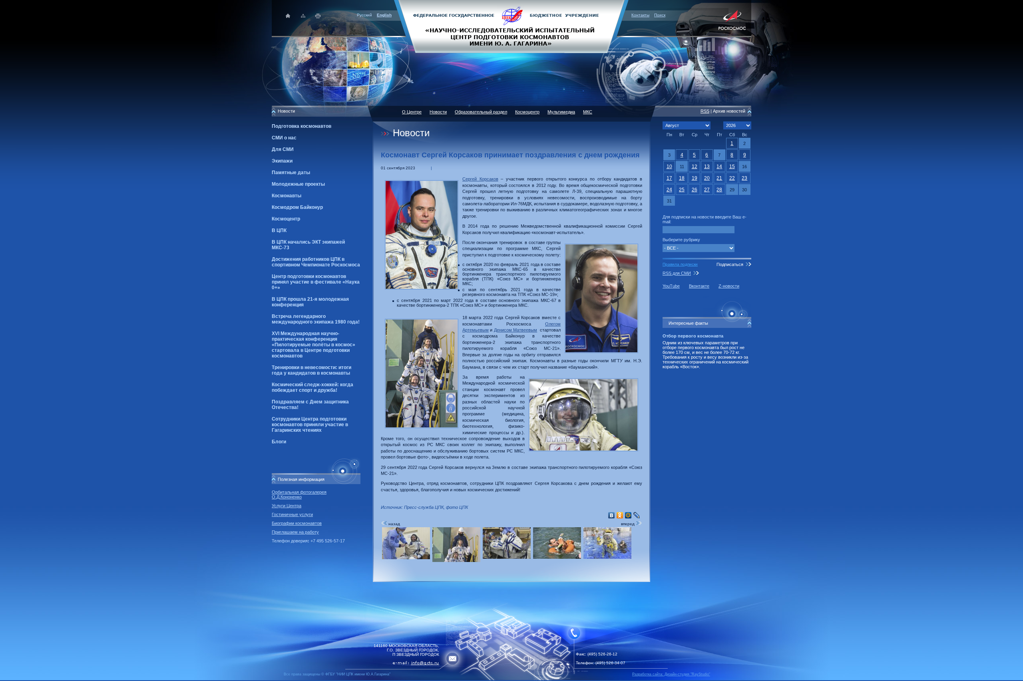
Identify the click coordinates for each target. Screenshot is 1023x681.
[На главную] (511, 26)
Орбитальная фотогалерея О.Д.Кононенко (299, 494)
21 (719, 178)
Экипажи (282, 161)
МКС (587, 111)
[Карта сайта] (303, 16)
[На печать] (318, 16)
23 (744, 178)
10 (669, 166)
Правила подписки (680, 264)
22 (732, 178)
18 (682, 178)
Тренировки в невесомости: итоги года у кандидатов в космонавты (311, 370)
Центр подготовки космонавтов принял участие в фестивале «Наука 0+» (316, 282)
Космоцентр (286, 219)
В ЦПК (279, 230)
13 (707, 166)
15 (732, 166)
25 (682, 190)
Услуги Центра (286, 505)
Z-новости (728, 286)
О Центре (412, 111)
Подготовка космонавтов (301, 126)
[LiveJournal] (637, 515)
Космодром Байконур (297, 207)
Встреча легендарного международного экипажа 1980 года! (316, 319)
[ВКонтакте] (611, 515)
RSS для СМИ (677, 273)
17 (669, 178)
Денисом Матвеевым (515, 330)
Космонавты (286, 196)
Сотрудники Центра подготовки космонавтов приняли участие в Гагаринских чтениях (310, 424)
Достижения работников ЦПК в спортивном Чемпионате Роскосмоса (316, 262)
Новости (438, 111)
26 (694, 190)
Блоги (279, 442)
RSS (705, 111)
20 (707, 178)
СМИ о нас (284, 138)
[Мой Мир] (628, 515)
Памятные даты (291, 172)
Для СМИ (283, 149)
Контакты (640, 15)
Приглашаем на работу (295, 532)
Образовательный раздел (481, 111)
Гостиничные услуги (292, 514)
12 (694, 166)
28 (719, 190)
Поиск (659, 15)
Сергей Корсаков (480, 179)
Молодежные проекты (298, 184)
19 (694, 178)
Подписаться (729, 264)
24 (669, 190)
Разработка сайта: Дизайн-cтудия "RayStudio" (671, 674)
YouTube (671, 286)
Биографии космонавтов (297, 523)
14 (719, 166)
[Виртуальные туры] (511, 679)
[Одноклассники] (620, 515)
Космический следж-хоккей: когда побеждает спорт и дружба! (312, 387)
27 (707, 190)
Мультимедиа (561, 111)
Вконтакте (699, 286)
